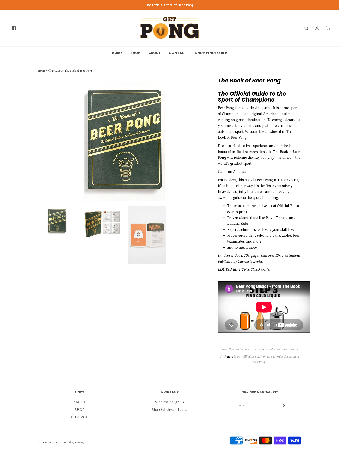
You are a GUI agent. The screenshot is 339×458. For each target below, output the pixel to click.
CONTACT (178, 52)
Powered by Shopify (72, 442)
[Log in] (315, 28)
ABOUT (154, 52)
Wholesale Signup (169, 402)
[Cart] (326, 28)
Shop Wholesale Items (169, 410)
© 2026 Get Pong (48, 442)
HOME (117, 52)
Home (41, 70)
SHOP (135, 52)
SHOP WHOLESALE (211, 52)
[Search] (304, 28)
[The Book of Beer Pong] (57, 220)
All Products (55, 70)
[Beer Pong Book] (102, 223)
